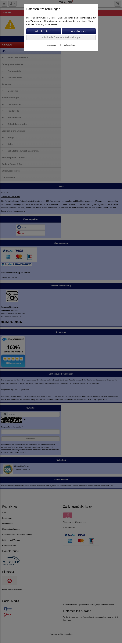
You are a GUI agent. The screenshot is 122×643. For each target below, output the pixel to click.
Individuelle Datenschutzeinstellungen (61, 37)
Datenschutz (69, 45)
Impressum (52, 45)
